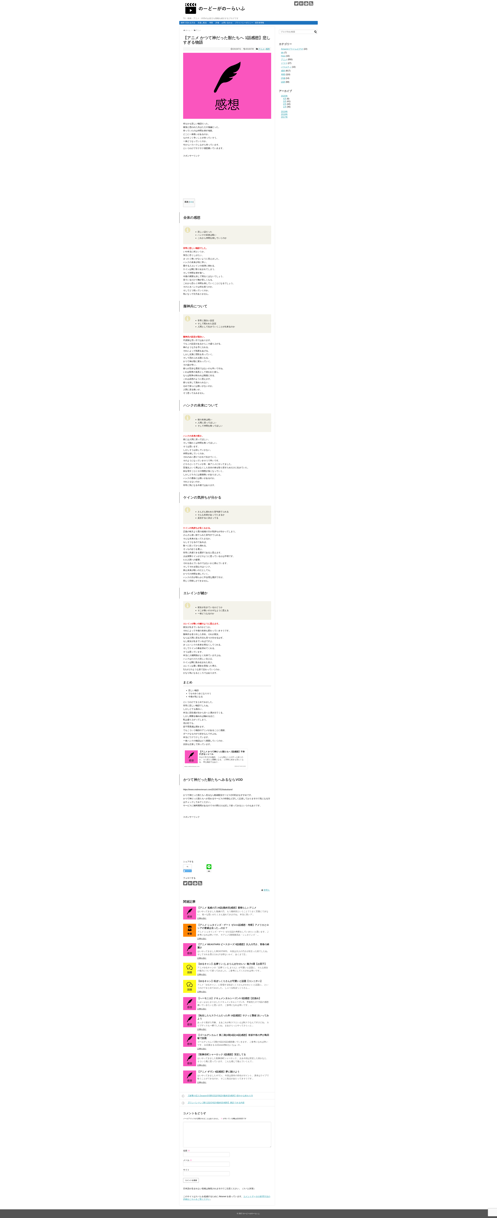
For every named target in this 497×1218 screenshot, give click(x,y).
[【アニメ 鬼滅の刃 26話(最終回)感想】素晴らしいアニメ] (189, 913)
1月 (284, 107)
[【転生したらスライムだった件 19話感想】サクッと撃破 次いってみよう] (189, 1020)
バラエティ (286, 67)
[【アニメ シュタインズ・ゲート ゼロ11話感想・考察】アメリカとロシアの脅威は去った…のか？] (189, 930)
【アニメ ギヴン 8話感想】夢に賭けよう (218, 1071)
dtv (282, 52)
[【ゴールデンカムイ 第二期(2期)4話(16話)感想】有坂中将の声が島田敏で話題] (189, 1040)
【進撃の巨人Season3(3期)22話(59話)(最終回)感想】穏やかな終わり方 (220, 1096)
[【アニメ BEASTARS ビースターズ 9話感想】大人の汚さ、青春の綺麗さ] (189, 949)
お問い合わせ (227, 23)
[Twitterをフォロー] (296, 3)
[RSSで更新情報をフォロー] (311, 3)
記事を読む (201, 918)
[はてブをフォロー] (301, 3)
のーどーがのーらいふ (251, 1214)
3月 (284, 101)
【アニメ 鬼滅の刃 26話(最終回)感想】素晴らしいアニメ (226, 907)
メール (187, 1160)
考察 (211, 23)
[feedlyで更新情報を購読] (306, 3)
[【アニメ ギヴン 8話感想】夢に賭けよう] (189, 1076)
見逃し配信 (202, 23)
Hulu (283, 56)
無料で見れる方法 (188, 23)
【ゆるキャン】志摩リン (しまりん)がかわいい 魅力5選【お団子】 (232, 964)
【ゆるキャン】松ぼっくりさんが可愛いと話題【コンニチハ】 (230, 981)
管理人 (267, 890)
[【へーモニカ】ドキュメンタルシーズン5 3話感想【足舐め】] (189, 1003)
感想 (268, 49)
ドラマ (284, 63)
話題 (283, 82)
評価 (217, 23)
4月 (284, 99)
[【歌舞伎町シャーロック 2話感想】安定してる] (189, 1059)
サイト (186, 1170)
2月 (284, 104)
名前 (186, 1151)
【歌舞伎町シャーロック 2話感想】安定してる (221, 1054)
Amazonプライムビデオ (292, 49)
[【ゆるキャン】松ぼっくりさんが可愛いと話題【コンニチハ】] (189, 986)
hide (191, 202)
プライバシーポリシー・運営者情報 (249, 23)
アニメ (261, 49)
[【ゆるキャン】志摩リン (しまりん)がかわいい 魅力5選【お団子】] (189, 969)
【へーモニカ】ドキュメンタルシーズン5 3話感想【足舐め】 (229, 998)
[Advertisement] (205, 175)
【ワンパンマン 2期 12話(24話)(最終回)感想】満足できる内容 (215, 1103)
